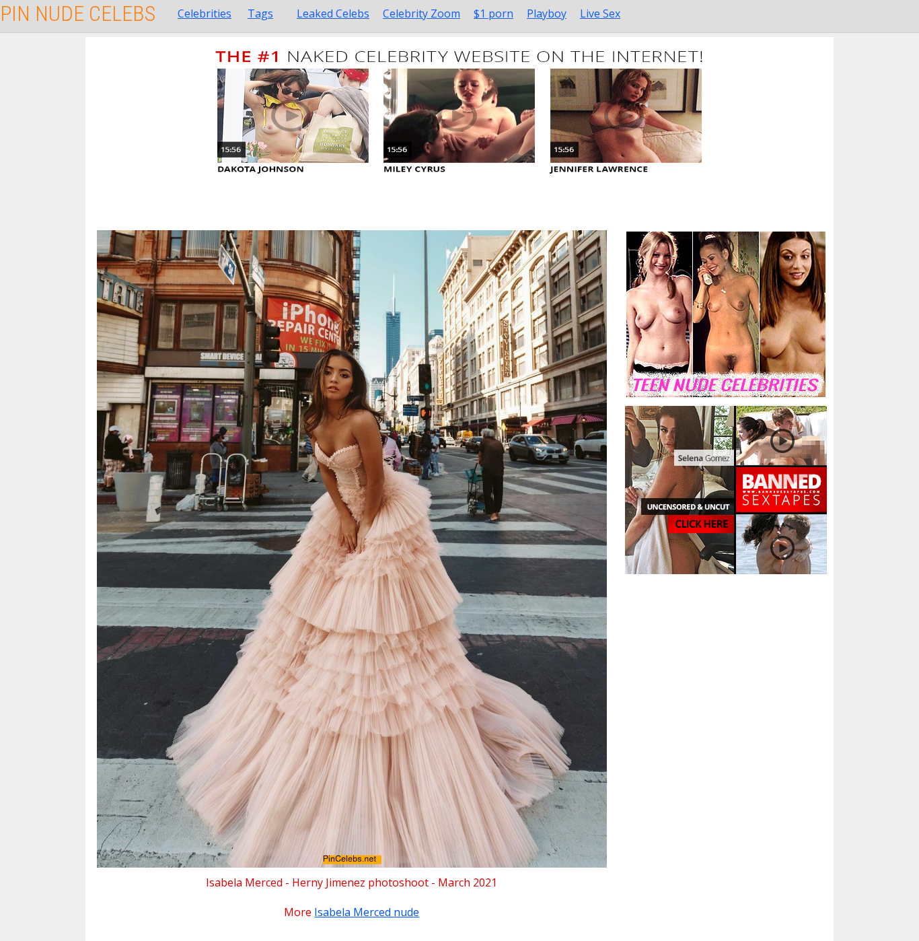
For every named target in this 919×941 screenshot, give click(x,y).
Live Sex (600, 13)
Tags (260, 13)
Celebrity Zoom (421, 13)
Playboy (546, 13)
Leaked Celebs (333, 13)
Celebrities (204, 13)
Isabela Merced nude (366, 912)
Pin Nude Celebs (77, 13)
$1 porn (493, 13)
